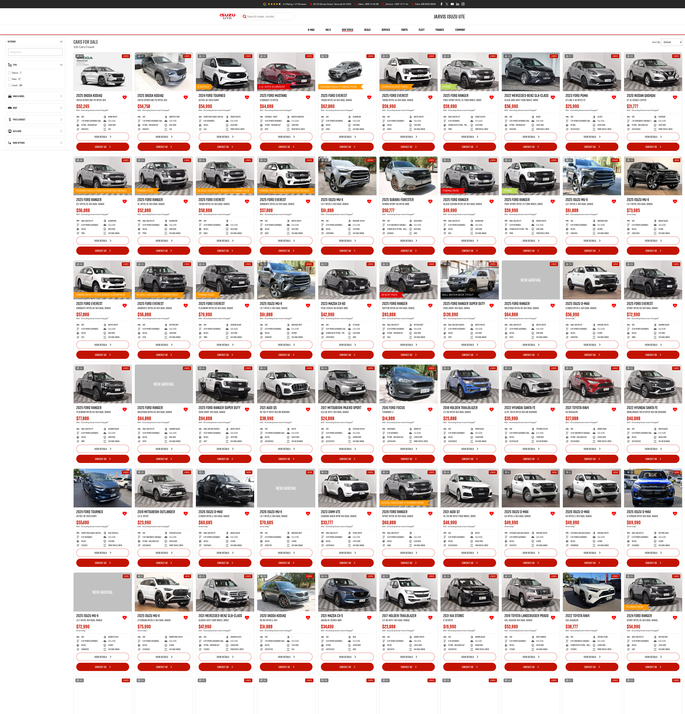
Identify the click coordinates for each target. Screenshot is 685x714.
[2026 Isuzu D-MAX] (225, 488)
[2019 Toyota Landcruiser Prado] (531, 592)
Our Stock (347, 30)
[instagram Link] (463, 4)
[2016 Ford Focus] (408, 384)
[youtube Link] (452, 4)
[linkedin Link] (457, 4)
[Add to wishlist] (124, 97)
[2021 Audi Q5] (286, 384)
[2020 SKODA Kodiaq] (286, 592)
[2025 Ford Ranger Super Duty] (470, 280)
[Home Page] (227, 16)
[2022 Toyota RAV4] (592, 592)
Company (460, 30)
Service (386, 30)
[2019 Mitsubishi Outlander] (164, 488)
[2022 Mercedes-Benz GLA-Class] (531, 71)
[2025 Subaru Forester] (408, 176)
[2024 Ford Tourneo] (225, 71)
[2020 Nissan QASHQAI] (653, 71)
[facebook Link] (441, 4)
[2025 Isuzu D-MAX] (592, 280)
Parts (404, 30)
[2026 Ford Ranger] (408, 488)
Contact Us (100, 147)
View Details (100, 137)
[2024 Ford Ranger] (653, 592)
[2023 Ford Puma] (592, 71)
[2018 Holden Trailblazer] (470, 384)
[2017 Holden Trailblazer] (408, 592)
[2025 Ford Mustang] (286, 71)
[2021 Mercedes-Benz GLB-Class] (225, 592)
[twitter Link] (447, 4)
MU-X (328, 30)
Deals (367, 30)
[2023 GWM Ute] (347, 488)
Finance (440, 30)
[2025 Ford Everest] (347, 71)
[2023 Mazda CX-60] (347, 280)
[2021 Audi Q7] (470, 488)
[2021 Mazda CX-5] (347, 592)
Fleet (421, 30)
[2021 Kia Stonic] (470, 592)
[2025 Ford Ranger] (470, 71)
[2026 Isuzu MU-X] (286, 488)
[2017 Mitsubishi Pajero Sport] (347, 384)
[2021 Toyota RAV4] (592, 384)
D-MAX (311, 30)
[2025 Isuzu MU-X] (347, 176)
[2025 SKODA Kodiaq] (103, 71)
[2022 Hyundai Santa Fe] (531, 384)
